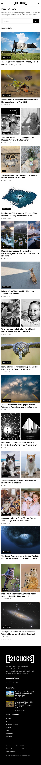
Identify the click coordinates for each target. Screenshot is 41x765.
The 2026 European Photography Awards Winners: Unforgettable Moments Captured (19, 405)
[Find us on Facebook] (6, 682)
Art (4, 171)
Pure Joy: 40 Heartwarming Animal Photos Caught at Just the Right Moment (18, 595)
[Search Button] (39, 3)
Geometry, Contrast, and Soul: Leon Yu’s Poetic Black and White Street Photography (19, 443)
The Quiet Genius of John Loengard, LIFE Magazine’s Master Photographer (17, 138)
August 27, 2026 (6, 180)
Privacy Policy (10, 749)
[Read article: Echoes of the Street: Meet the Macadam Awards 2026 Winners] (20, 275)
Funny (8, 730)
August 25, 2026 (6, 258)
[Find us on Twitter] (10, 682)
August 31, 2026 (6, 67)
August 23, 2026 (6, 447)
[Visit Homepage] (20, 3)
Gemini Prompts (11, 752)
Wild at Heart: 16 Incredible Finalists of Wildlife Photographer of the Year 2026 (19, 100)
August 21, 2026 (6, 599)
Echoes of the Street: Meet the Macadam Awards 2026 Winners (18, 292)
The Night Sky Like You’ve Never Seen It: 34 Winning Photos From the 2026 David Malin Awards (18, 634)
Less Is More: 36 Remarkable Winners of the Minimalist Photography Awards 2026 (19, 214)
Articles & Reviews (12, 724)
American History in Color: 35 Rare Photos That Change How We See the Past (18, 519)
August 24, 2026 (6, 372)
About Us (9, 746)
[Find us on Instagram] (13, 682)
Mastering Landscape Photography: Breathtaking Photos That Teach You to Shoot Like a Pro (20, 253)
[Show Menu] (2, 3)
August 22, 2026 (6, 485)
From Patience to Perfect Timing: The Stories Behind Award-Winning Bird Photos (19, 368)
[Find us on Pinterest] (16, 682)
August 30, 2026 (6, 105)
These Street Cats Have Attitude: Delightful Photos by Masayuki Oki (18, 481)
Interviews (9, 733)
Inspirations (7, 57)
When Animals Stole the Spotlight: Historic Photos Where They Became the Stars (18, 330)
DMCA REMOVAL (20, 746)
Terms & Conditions (24, 749)
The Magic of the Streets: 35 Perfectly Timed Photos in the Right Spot (19, 63)
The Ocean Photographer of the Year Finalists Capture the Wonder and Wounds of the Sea (20, 557)
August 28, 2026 (6, 142)
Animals (5, 324)
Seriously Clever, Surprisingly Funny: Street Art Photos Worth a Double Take (19, 176)
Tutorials (9, 736)
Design (8, 727)
